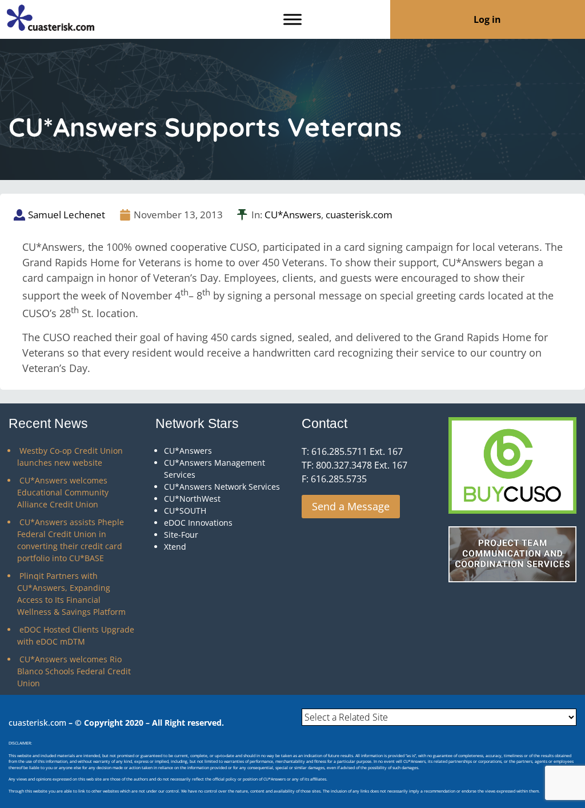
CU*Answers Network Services (222, 486)
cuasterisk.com (359, 214)
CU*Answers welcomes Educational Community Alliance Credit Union (63, 492)
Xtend (175, 546)
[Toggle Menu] (292, 19)
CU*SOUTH (185, 510)
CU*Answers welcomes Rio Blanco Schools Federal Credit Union (74, 671)
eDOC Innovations (198, 522)
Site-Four (181, 534)
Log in (487, 19)
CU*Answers (293, 214)
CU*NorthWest (192, 498)
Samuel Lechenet (66, 214)
